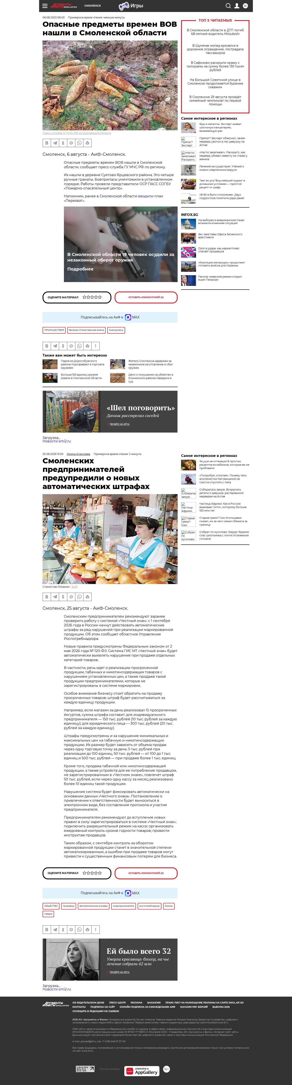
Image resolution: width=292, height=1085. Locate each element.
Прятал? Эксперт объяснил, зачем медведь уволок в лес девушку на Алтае (222, 142)
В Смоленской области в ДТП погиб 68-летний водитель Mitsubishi (215, 32)
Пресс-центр (117, 1002)
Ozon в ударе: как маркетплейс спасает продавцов (219, 250)
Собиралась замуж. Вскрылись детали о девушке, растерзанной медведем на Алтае (221, 493)
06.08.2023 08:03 (54, 17)
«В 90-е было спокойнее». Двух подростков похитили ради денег (222, 196)
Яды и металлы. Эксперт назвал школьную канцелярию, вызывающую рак (220, 127)
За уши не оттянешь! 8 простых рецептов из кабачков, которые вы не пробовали (224, 465)
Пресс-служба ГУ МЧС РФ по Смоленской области (77, 133)
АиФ (75, 586)
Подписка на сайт (102, 1007)
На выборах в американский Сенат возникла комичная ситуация (221, 222)
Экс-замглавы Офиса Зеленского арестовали (220, 236)
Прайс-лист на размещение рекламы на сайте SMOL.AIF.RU (204, 1002)
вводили (145, 196)
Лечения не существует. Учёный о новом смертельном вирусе (221, 168)
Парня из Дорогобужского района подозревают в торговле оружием (82, 364)
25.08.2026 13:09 (53, 454)
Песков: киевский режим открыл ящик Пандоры (220, 278)
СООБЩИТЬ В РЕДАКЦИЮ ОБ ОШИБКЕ (95, 1011)
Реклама (136, 1002)
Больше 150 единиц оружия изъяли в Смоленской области (81, 376)
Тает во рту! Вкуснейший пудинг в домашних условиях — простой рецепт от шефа (222, 184)
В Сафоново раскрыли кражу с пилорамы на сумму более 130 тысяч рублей (215, 66)
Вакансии (154, 1002)
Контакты (79, 1007)
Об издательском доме (88, 1002)
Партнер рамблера (109, 1069)
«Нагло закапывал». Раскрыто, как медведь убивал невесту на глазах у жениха (223, 156)
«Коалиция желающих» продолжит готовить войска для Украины (221, 264)
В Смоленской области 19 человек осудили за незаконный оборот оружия (120, 257)
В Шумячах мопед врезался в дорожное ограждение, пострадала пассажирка (215, 49)
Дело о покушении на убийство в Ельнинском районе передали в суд (150, 378)
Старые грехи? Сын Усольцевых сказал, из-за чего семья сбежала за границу (223, 521)
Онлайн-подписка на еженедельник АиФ (147, 1007)
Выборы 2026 (221, 1007)
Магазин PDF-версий (194, 1007)
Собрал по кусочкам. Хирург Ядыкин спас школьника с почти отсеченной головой (224, 535)
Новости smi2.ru (57, 441)
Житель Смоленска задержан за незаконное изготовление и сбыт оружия (150, 364)
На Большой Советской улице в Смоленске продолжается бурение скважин (215, 83)
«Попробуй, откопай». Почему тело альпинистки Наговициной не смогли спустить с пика (223, 479)
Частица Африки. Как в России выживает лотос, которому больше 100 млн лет (222, 507)
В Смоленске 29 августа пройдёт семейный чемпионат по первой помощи (215, 100)
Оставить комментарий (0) (146, 297)
